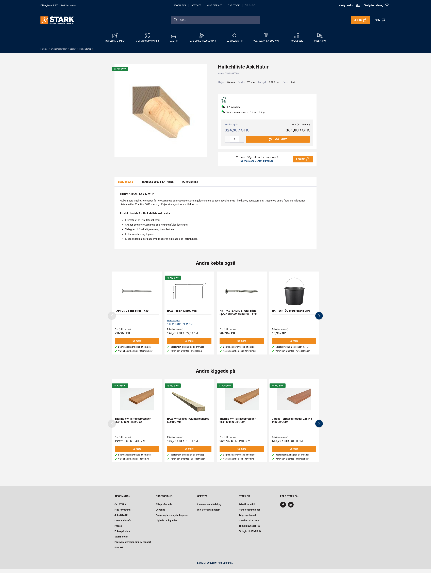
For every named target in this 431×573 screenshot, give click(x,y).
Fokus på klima (122, 531)
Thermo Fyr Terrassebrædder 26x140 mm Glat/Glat (238, 420)
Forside (43, 49)
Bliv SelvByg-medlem (208, 509)
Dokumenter (190, 181)
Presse (118, 526)
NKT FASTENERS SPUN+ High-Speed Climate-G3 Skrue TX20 (238, 312)
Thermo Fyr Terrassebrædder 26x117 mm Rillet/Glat (133, 420)
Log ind (300, 159)
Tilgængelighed (247, 515)
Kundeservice (214, 5)
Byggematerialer (59, 49)
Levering (160, 509)
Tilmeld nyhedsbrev (249, 526)
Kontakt (118, 547)
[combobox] (215, 20)
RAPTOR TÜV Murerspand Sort (291, 310)
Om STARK (120, 504)
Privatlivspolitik (247, 504)
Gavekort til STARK (249, 520)
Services (196, 5)
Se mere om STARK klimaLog (257, 160)
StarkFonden (121, 536)
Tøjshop (250, 5)
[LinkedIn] (291, 506)
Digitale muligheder (166, 520)
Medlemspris (173, 320)
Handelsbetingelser (249, 509)
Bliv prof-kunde (164, 504)
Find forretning (122, 509)
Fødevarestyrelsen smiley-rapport (132, 542)
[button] (319, 315)
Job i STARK (121, 515)
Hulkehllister (85, 49)
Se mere (136, 341)
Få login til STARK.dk (250, 531)
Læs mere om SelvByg (209, 504)
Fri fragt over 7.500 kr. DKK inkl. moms (58, 5)
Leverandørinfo (122, 520)
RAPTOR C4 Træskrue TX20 (131, 310)
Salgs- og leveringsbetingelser (172, 515)
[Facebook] (283, 506)
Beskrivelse (125, 181)
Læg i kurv (280, 139)
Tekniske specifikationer (158, 181)
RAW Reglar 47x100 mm (182, 310)
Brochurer (180, 5)
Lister (72, 49)
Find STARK (234, 5)
